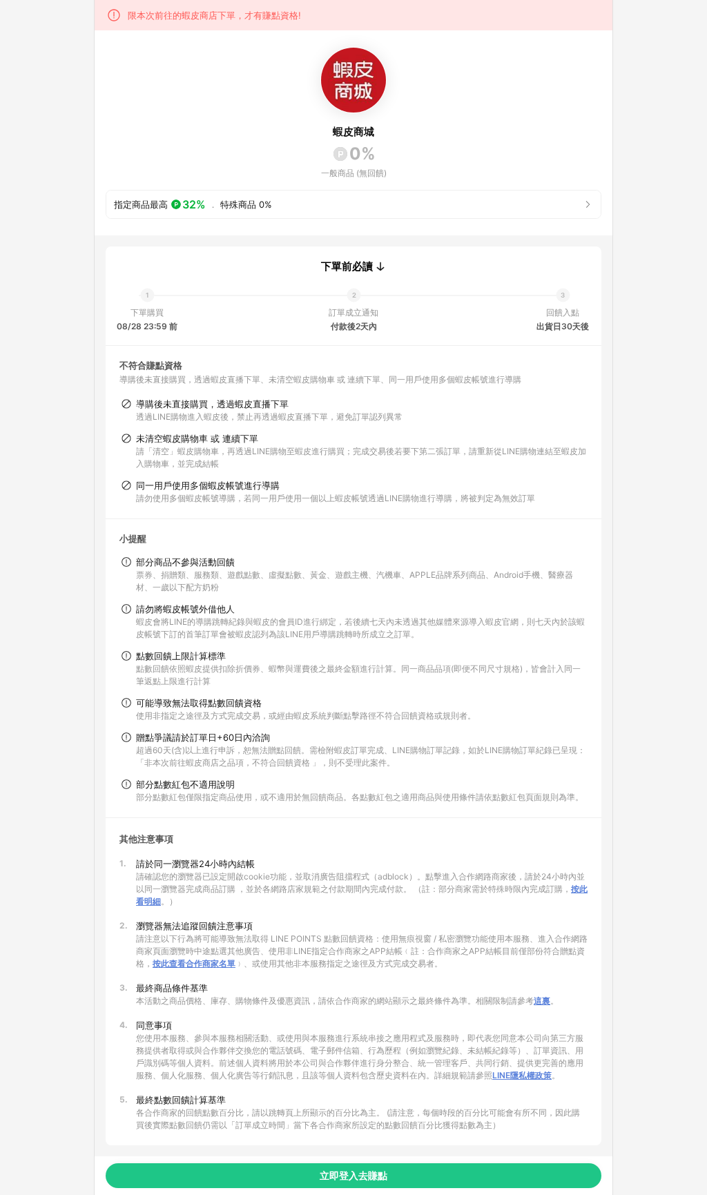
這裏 (542, 1000)
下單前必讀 (347, 266)
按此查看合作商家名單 (194, 963)
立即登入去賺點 (353, 1175)
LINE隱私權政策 (522, 1075)
